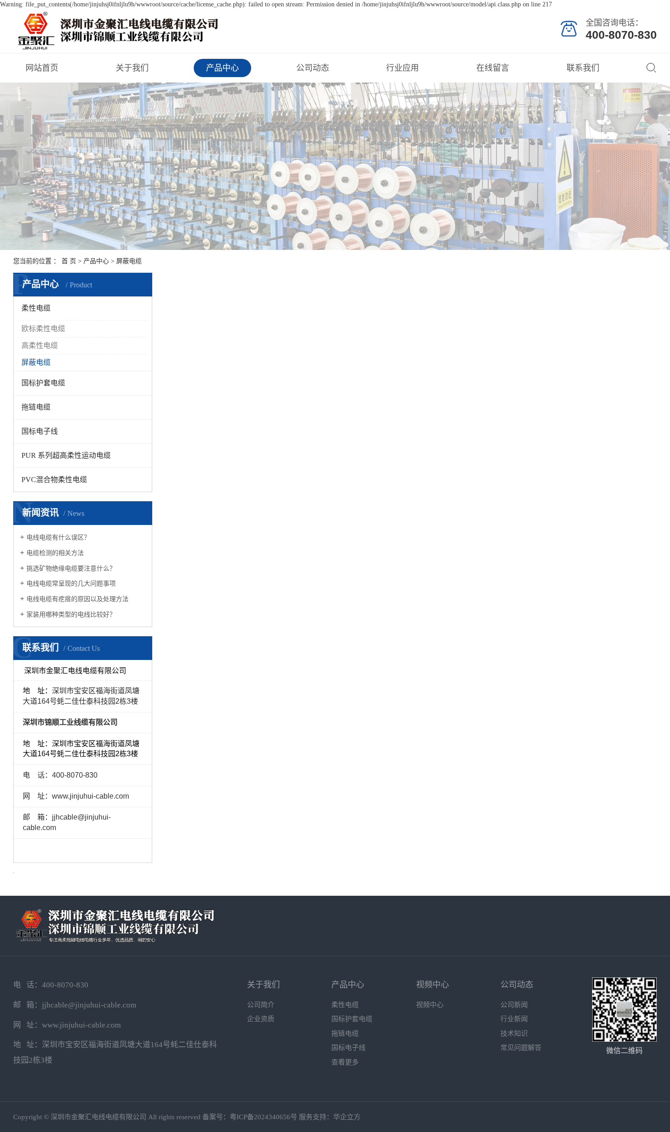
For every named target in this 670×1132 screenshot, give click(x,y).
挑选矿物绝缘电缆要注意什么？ (71, 568)
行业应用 (402, 68)
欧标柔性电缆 (43, 328)
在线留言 (492, 68)
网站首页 (42, 68)
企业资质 (260, 1019)
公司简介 (260, 1004)
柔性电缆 (36, 308)
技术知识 (514, 1033)
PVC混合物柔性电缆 (54, 479)
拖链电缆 (36, 407)
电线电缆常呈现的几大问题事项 (71, 583)
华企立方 (347, 1117)
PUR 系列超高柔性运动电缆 (66, 455)
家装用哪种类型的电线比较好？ (71, 614)
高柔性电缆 (39, 345)
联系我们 (583, 68)
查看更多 (345, 1062)
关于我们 (132, 68)
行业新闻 (514, 1019)
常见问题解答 (520, 1047)
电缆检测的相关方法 (55, 553)
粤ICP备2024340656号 (263, 1117)
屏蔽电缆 (129, 261)
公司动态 (312, 68)
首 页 (69, 261)
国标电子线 (39, 431)
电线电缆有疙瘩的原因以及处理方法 (77, 599)
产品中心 (222, 68)
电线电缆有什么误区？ (58, 537)
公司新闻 (514, 1004)
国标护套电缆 (43, 383)
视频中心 (432, 984)
